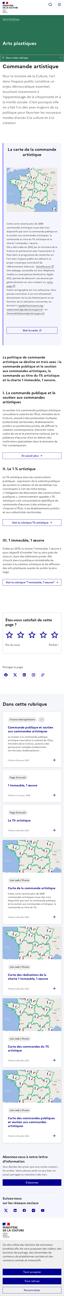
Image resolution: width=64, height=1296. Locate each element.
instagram (33, 1210)
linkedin (15, 1210)
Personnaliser (32, 1290)
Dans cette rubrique (17, 58)
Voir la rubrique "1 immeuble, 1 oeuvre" (30, 582)
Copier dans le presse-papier (42, 675)
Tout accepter (32, 1272)
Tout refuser (32, 1281)
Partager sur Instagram (33, 675)
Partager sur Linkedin (24, 675)
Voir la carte (30, 330)
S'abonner (32, 1182)
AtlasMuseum (43, 266)
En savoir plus (30, 456)
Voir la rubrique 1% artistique (30, 523)
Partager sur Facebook (6, 675)
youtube (42, 1210)
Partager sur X (15, 675)
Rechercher (50, 4)
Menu (59, 4)
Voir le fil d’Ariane (11, 19)
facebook (24, 1210)
